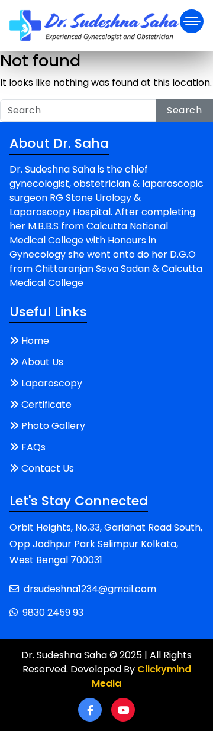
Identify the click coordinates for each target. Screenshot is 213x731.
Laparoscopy (51, 383)
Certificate (46, 404)
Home (35, 340)
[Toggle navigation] (192, 21)
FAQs (33, 447)
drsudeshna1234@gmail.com (90, 589)
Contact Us (47, 468)
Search (184, 110)
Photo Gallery (53, 426)
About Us (42, 362)
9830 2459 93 (52, 612)
